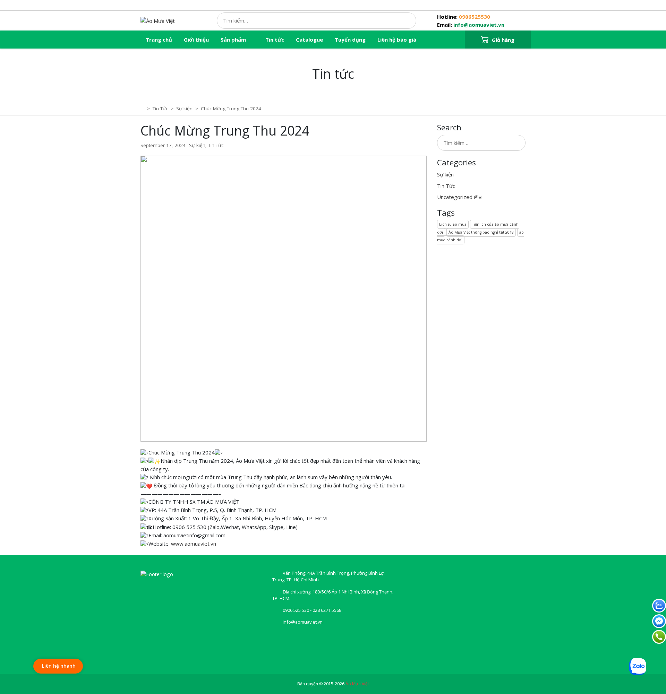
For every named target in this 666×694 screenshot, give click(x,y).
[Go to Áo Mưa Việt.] (143, 108)
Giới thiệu (196, 39)
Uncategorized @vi (460, 196)
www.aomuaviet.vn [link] (193, 543)
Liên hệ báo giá (396, 39)
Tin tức (274, 39)
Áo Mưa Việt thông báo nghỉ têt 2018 (481, 232)
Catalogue (309, 39)
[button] (497, 39)
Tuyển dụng (350, 39)
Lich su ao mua (453, 224)
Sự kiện (197, 145)
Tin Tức (215, 145)
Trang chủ (159, 39)
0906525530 (474, 16)
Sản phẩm (233, 39)
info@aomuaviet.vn (478, 24)
